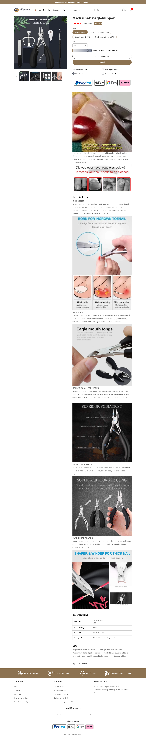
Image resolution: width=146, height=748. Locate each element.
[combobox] (109, 10)
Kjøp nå (102, 62)
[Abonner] (89, 714)
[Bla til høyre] (64, 76)
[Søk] (122, 10)
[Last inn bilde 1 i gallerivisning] (24, 76)
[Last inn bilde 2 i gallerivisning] (35, 76)
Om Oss (17, 690)
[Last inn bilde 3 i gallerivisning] (46, 76)
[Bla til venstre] (16, 76)
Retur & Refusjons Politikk (63, 702)
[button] (56, 10)
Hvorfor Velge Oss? (21, 698)
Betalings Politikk (60, 690)
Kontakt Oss (18, 694)
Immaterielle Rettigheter (23, 702)
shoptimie (79, 734)
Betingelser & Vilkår (61, 698)
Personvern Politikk (61, 694)
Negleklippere (80, 32)
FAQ (15, 687)
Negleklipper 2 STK (82, 37)
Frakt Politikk (58, 687)
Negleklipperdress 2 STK (104, 37)
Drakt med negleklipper (100, 32)
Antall (74, 42)
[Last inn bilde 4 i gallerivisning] (57, 76)
